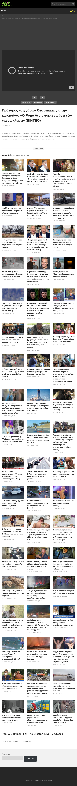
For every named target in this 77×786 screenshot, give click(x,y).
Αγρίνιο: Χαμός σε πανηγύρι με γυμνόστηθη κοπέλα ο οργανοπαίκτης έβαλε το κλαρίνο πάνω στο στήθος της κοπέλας (13, 408)
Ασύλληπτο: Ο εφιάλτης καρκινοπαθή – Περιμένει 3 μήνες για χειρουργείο (12, 210)
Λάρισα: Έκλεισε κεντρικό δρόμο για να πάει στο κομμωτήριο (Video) (12, 340)
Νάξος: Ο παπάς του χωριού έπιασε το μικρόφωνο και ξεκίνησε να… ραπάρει (38, 371)
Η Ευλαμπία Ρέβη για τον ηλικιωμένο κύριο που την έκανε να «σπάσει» (12, 686)
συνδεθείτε (27, 741)
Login (74, 11)
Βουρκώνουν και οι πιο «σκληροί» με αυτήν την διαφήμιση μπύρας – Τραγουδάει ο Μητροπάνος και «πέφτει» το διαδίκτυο (12, 178)
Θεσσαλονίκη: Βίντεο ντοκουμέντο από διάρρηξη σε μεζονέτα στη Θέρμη (12, 274)
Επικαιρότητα (6, 125)
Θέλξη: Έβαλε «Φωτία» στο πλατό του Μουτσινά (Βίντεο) (63, 503)
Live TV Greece (53, 734)
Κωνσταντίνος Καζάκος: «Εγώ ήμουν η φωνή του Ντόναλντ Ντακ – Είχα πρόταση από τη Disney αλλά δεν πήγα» (62, 535)
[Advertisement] (38, 36)
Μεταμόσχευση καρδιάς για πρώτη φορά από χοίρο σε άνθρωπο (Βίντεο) (63, 474)
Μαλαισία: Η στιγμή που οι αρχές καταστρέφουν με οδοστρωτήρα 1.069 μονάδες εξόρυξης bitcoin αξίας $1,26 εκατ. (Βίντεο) (37, 688)
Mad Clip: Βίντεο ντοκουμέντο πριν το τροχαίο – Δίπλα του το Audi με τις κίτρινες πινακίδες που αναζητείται (38, 625)
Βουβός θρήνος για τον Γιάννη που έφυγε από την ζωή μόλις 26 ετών (63, 274)
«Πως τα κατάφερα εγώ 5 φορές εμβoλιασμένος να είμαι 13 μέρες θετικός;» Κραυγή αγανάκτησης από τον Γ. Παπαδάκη (37, 245)
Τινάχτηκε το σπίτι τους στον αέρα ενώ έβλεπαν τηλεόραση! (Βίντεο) (11, 717)
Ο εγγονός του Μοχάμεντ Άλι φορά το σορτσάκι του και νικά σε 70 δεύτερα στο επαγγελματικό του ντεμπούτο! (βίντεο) (63, 656)
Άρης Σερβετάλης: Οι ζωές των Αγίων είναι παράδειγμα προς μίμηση (63, 622)
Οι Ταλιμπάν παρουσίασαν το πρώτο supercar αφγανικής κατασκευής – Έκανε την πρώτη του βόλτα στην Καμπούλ (64, 213)
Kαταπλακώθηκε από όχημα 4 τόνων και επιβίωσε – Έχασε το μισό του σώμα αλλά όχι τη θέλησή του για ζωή (38, 535)
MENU (4, 11)
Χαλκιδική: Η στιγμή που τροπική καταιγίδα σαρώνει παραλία (13, 593)
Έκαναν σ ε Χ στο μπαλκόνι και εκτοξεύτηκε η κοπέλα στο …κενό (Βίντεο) (13, 564)
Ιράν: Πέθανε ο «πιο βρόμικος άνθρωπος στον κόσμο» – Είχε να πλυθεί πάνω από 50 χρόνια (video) (37, 342)
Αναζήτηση (6, 754)
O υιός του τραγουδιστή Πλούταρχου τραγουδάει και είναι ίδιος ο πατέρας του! (13, 439)
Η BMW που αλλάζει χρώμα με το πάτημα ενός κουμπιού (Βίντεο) (13, 503)
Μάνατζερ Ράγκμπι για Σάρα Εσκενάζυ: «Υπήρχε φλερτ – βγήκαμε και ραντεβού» (64, 339)
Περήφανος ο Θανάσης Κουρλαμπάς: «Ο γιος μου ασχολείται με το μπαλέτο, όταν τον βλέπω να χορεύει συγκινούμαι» (38, 276)
